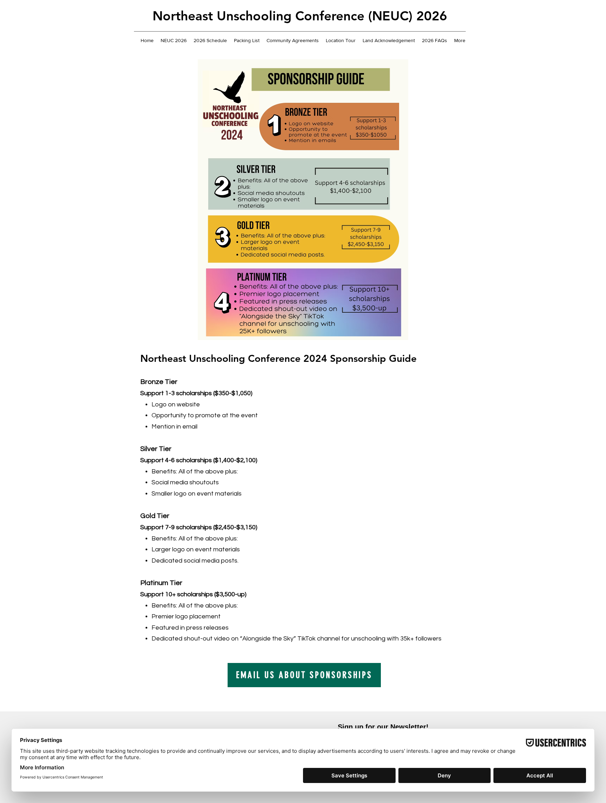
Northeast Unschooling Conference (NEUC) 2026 (300, 16)
